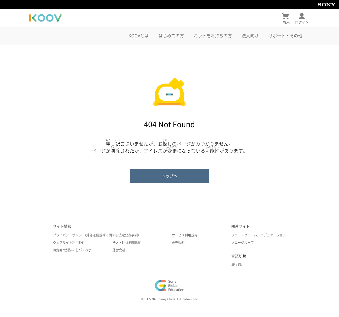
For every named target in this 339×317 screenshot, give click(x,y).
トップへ (169, 176)
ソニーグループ (242, 242)
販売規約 (178, 242)
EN (240, 264)
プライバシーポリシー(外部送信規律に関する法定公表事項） (97, 235)
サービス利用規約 (185, 235)
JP (233, 264)
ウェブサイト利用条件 (69, 242)
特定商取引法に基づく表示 (72, 250)
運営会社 (118, 250)
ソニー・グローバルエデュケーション (258, 235)
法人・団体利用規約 (126, 242)
